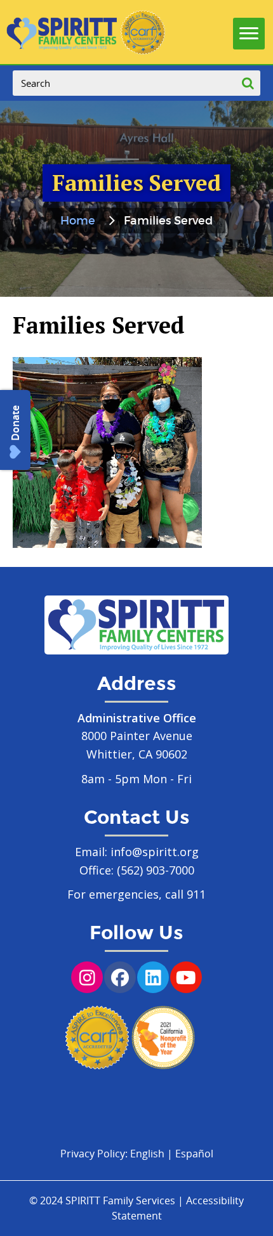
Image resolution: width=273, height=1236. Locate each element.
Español (194, 1154)
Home (77, 221)
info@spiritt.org (154, 851)
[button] (15, 430)
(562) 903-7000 (155, 870)
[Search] (247, 83)
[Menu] (249, 30)
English (147, 1154)
